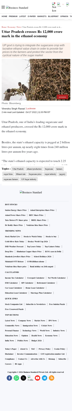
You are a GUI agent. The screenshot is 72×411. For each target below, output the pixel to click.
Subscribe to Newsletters (36, 304)
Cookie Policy (59, 349)
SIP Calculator (27, 283)
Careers (8, 364)
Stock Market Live (12, 236)
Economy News (51, 335)
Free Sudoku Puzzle (57, 304)
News (19, 27)
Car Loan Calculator (13, 288)
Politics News (22, 340)
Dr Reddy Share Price (14, 225)
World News (45, 330)
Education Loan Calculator (16, 293)
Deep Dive (9, 251)
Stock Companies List (13, 304)
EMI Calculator (11, 283)
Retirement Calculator (46, 283)
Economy (11, 27)
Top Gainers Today (52, 246)
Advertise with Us (38, 359)
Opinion (64, 16)
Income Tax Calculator (14, 278)
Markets (41, 16)
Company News (24, 320)
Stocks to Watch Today (33, 236)
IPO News (53, 320)
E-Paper (32, 16)
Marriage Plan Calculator (41, 293)
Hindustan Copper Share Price (29, 251)
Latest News (10, 320)
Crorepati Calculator (35, 278)
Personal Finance (12, 330)
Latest (22, 16)
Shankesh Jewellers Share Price (17, 256)
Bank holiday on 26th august (41, 266)
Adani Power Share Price (15, 215)
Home (4, 16)
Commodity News (12, 325)
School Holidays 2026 (42, 256)
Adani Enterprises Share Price (42, 210)
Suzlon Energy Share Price (16, 210)
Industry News (59, 330)
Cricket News (46, 325)
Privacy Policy (45, 349)
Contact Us (22, 359)
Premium (13, 16)
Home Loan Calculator (35, 288)
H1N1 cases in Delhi (53, 251)
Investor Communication (27, 354)
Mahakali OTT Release (14, 261)
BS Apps (18, 364)
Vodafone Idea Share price (15, 266)
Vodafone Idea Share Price (37, 225)
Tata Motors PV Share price (16, 220)
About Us (24, 349)
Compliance (10, 359)
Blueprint (53, 16)
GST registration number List (53, 354)
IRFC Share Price (36, 215)
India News (9, 340)
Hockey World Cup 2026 (38, 241)
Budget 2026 (36, 340)
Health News (36, 335)
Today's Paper (11, 349)
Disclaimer (9, 354)
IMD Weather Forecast (14, 246)
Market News (39, 320)
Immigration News (30, 325)
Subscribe (62, 359)
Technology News (29, 330)
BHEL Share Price (38, 220)
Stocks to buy (51, 236)
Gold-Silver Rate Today (14, 241)
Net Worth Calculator (57, 278)
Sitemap (51, 359)
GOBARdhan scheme (35, 261)
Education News (11, 335)
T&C (33, 349)
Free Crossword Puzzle (14, 309)
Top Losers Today (34, 246)
